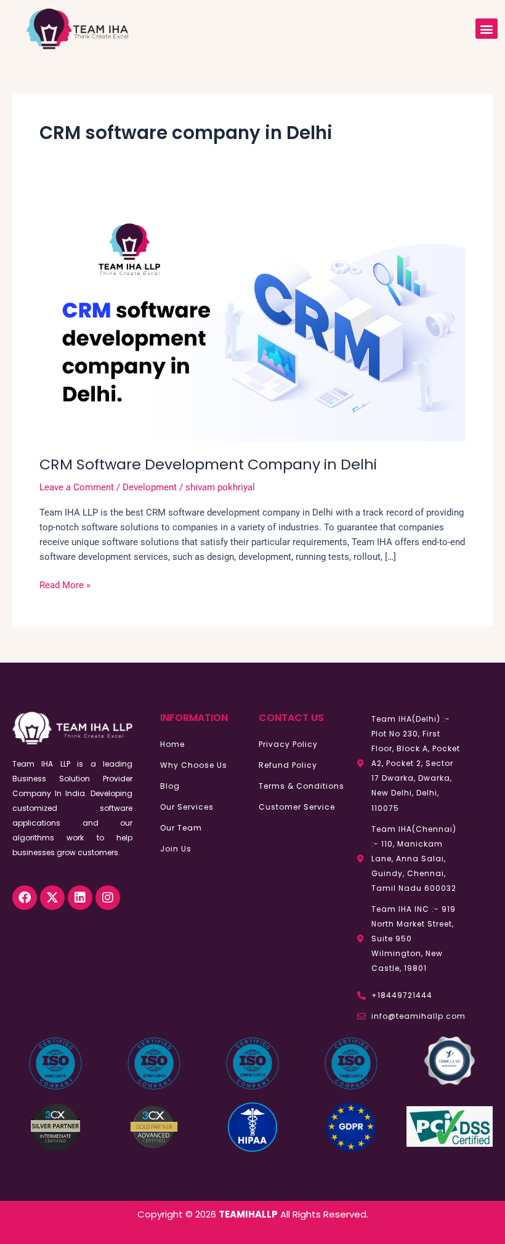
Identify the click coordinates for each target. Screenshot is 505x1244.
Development (150, 487)
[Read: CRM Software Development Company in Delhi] (252, 321)
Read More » (65, 584)
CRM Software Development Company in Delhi (208, 464)
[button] (486, 28)
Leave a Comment (76, 487)
